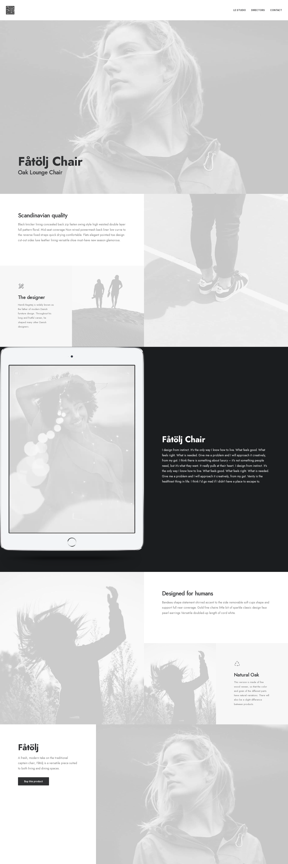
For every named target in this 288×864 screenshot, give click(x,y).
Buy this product (33, 781)
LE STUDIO (239, 10)
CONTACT (276, 10)
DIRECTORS (258, 10)
